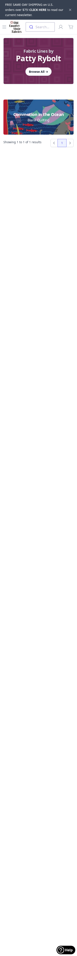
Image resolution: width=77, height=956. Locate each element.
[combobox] (40, 27)
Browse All (38, 72)
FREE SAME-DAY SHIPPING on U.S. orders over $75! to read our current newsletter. (34, 10)
